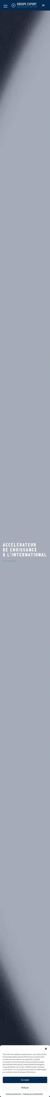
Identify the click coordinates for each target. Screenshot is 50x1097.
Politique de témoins (13, 1094)
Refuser (25, 1087)
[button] (45, 1048)
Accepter (25, 1080)
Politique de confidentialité (33, 1094)
